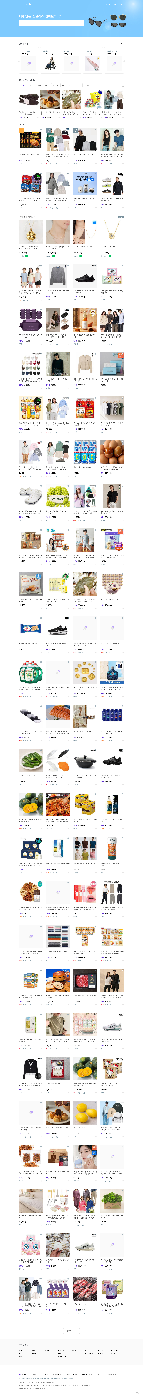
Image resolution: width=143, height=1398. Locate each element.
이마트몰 (70, 85)
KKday (113, 1353)
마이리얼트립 (114, 1350)
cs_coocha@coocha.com (59, 1385)
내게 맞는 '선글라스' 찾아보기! (38, 16)
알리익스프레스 (89, 1353)
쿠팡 (63, 85)
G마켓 (47, 85)
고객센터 (45, 1374)
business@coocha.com (82, 1385)
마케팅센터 (100, 1374)
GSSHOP (61, 1350)
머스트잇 (47, 1350)
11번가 (22, 85)
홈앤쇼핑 (60, 1353)
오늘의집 (38, 85)
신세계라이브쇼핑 (63, 1356)
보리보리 (100, 1353)
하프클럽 (55, 85)
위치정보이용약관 (72, 1374)
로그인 (108, 4)
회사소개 (35, 1374)
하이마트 (74, 1350)
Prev (19, 60)
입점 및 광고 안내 (113, 1374)
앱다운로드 (24, 1374)
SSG (78, 85)
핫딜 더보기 (71, 1331)
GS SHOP (87, 85)
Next (124, 60)
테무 (86, 1350)
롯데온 (30, 85)
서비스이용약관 (57, 1374)
